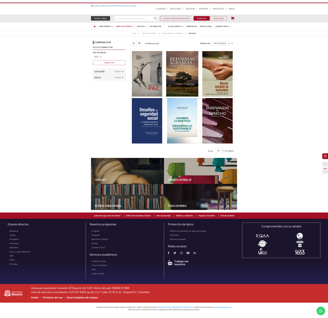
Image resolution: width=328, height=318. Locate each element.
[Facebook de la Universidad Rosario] (169, 253)
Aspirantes (14, 231)
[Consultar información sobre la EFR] (263, 244)
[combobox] (133, 18)
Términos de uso (52, 297)
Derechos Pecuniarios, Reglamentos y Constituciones (175, 307)
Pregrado (95, 231)
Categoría (99, 71)
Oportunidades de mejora (82, 297)
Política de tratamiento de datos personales (188, 231)
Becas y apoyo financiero (20, 252)
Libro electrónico (149, 33)
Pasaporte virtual (99, 261)
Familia (12, 235)
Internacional (203, 9)
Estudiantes (14, 239)
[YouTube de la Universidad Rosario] (188, 253)
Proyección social (218, 9)
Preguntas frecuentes (206, 216)
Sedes (12, 260)
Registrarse (201, 18)
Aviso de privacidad (163, 216)
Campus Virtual (98, 273)
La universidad (161, 9)
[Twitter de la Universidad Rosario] (174, 253)
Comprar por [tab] (102, 42)
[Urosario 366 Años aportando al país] (300, 252)
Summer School (98, 247)
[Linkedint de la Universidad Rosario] (194, 253)
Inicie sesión (219, 18)
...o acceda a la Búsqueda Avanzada (175, 18)
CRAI (11, 256)
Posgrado (96, 235)
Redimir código (100, 18)
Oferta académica (175, 9)
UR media (13, 264)
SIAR (93, 269)
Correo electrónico (99, 265)
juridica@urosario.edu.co (223, 307)
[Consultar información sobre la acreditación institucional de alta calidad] (300, 236)
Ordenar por (205, 43)
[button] (147, 64)
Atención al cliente (227, 216)
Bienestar (232, 9)
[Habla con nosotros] (321, 311)
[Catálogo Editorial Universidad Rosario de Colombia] (120, 5)
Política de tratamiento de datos (138, 216)
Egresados (14, 247)
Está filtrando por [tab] (103, 47)
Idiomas (95, 243)
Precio (97, 77)
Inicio (134, 33)
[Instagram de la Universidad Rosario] (181, 253)
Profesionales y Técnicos (172, 33)
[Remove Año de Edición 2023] (100, 57)
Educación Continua (100, 239)
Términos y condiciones (184, 216)
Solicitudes (174, 235)
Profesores (14, 243)
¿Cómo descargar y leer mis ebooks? (107, 216)
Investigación (190, 9)
